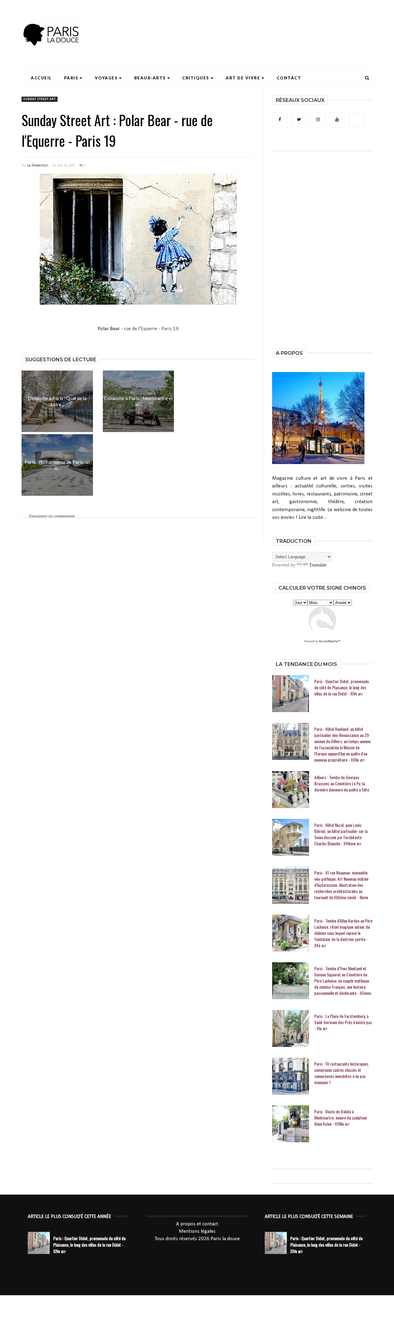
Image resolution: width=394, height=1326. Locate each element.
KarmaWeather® (329, 641)
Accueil (41, 77)
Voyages (106, 77)
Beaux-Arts (150, 77)
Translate (318, 564)
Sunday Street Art (39, 99)
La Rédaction (37, 165)
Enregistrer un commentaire (52, 516)
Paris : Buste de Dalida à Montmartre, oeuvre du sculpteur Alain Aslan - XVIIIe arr (340, 1117)
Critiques (195, 77)
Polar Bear (109, 328)
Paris (71, 77)
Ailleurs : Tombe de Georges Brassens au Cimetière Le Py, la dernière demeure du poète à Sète (341, 783)
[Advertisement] (260, 23)
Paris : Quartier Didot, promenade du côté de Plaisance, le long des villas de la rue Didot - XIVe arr (341, 687)
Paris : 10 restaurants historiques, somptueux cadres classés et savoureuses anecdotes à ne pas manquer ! (341, 1073)
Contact (289, 77)
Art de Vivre (243, 77)
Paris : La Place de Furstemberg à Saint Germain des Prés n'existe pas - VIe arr (343, 1022)
